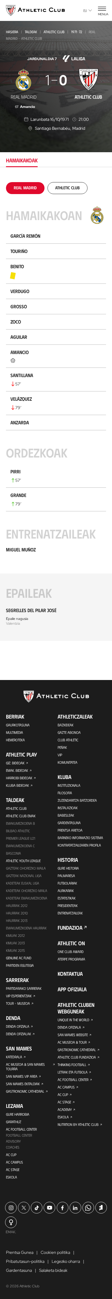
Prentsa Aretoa (70, 830)
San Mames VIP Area (21, 1076)
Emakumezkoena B (20, 823)
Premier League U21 (20, 838)
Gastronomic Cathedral (25, 1091)
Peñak (62, 747)
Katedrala (14, 1057)
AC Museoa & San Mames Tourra (25, 1066)
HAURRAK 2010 (17, 913)
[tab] (25, 188)
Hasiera (12, 32)
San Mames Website (73, 1035)
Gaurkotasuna (18, 725)
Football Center (19, 1135)
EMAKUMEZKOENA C (20, 846)
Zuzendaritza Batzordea (77, 800)
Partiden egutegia (20, 965)
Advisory (13, 1141)
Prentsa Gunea (19, 1252)
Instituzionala (69, 785)
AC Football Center (21, 1129)
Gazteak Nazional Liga (24, 875)
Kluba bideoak (17, 785)
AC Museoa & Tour (72, 1042)
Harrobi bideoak (19, 778)
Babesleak (66, 815)
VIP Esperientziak (19, 996)
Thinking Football (72, 1064)
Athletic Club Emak (21, 816)
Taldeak (31, 32)
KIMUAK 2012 (15, 935)
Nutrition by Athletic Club (78, 1124)
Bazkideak (65, 725)
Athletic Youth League (23, 861)
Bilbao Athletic (18, 831)
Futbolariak (67, 883)
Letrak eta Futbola (73, 1072)
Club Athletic (68, 740)
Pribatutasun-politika (25, 1261)
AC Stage (12, 1169)
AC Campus (14, 1162)
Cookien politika (55, 1252)
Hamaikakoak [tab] (22, 160)
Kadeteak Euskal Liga (22, 883)
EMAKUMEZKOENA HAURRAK (26, 928)
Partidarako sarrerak (24, 988)
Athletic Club (54, 32)
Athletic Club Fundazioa (77, 1057)
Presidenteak (68, 905)
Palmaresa (66, 875)
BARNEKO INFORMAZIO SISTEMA (80, 837)
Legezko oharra (66, 1261)
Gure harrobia (17, 1114)
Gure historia (68, 868)
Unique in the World (73, 1020)
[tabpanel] (56, 411)
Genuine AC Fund (18, 958)
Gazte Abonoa (69, 732)
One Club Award (71, 951)
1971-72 (76, 32)
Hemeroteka (15, 740)
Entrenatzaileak (70, 913)
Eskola (11, 1177)
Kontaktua (70, 973)
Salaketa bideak (53, 1270)
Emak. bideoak (17, 770)
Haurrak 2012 (16, 905)
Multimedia (14, 732)
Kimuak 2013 (15, 943)
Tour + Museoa (18, 1003)
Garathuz (13, 1122)
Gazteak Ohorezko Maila (26, 868)
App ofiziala (72, 989)
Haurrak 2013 (16, 920)
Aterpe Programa (71, 959)
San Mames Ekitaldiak (23, 1084)
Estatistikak (67, 898)
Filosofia (65, 793)
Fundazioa (70, 927)
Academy (65, 1109)
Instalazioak (68, 808)
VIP (60, 755)
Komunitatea (67, 762)
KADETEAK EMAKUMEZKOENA (26, 898)
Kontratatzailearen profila (79, 845)
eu (85, 10)
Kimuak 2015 (15, 950)
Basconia (13, 853)
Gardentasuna (69, 823)
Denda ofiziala (17, 1026)
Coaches (12, 1147)
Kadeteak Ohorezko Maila (26, 890)
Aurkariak (66, 890)
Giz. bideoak (15, 763)
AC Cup (11, 1154)
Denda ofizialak (18, 1034)
